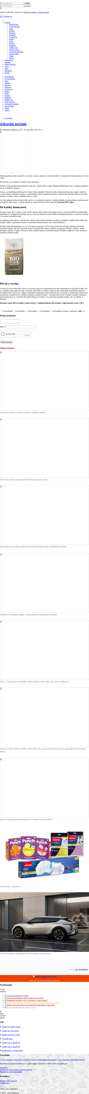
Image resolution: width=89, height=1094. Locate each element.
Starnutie (12, 45)
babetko (7, 62)
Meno (3, 327)
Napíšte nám (4, 1083)
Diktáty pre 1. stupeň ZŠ (11, 1043)
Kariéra (12, 43)
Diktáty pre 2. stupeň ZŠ (11, 1047)
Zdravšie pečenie (13, 124)
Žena (11, 29)
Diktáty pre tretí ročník (10, 1031)
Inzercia (14, 1081)
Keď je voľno (14, 50)
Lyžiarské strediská (16, 52)
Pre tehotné (52, 1060)
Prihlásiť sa (4, 1068)
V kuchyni (13, 37)
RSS (9, 1081)
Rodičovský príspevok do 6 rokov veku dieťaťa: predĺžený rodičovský (32, 1003)
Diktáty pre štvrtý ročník (11, 1035)
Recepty (12, 33)
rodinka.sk (8, 16)
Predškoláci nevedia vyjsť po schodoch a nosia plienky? (27, 1000)
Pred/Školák (13, 25)
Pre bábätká (80, 1060)
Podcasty (12, 35)
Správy (11, 58)
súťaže (7, 73)
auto (6, 69)
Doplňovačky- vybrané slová (12, 1051)
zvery (7, 66)
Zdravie (12, 31)
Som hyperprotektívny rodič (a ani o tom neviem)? (25, 998)
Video (11, 56)
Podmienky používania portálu (11, 1072)
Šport (11, 41)
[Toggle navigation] (1, 16)
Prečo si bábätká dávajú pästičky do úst (21, 1007)
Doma (11, 39)
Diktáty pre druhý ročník (11, 1027)
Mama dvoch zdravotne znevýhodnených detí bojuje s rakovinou (30, 1005)
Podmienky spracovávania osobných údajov (16, 1070)
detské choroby (10, 64)
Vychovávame (14, 27)
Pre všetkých (24, 1060)
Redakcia (3, 1081)
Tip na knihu (14, 54)
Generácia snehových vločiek (17, 996)
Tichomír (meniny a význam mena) (36, 12)
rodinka (7, 22)
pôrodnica (8, 71)
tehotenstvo (9, 60)
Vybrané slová (7, 1039)
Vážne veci (13, 48)
